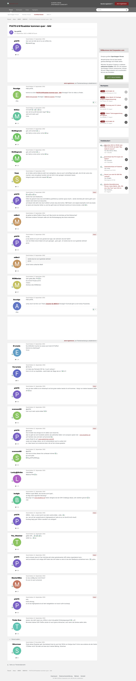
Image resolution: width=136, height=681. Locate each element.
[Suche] (127, 9)
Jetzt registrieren (122, 3)
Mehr (48, 14)
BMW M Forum (32, 33)
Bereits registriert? (106, 4)
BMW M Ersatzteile (31, 97)
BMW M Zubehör (50, 97)
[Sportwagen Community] (12, 3)
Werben (76, 676)
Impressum (54, 676)
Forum (11, 10)
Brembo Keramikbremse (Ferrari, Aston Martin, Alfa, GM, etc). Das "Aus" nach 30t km (113, 186)
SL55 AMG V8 (110, 91)
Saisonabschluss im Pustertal (113, 166)
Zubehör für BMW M (52, 303)
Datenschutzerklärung (66, 676)
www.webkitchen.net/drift (46, 439)
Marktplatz (19, 10)
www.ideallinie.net (85, 435)
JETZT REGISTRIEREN (114, 77)
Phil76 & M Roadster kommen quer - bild (49, 92)
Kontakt (83, 676)
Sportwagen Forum (13, 14)
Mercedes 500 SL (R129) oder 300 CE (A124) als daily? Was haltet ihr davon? (113, 147)
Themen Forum (26, 14)
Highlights (35, 10)
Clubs (27, 10)
